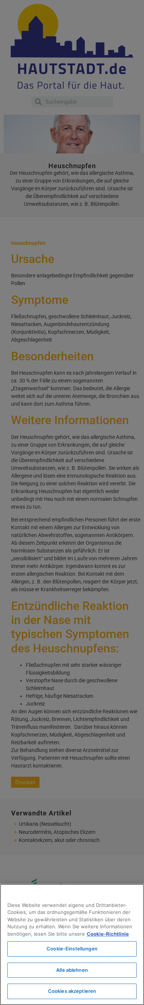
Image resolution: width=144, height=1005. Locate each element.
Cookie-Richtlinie (108, 934)
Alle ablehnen (72, 970)
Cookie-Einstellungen (72, 949)
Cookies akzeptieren (72, 991)
